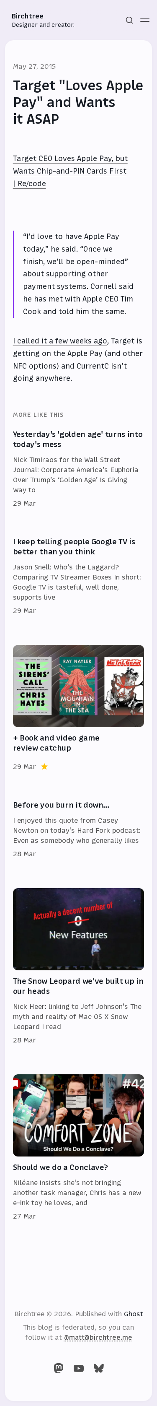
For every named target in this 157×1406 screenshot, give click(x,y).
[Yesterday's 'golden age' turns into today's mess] (78, 469)
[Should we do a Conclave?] (78, 1148)
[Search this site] (129, 20)
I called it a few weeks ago (60, 341)
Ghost (133, 1313)
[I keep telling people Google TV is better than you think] (78, 576)
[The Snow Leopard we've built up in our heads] (78, 966)
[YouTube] (78, 1368)
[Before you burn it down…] (78, 829)
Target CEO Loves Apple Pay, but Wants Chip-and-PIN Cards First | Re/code (70, 171)
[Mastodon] (58, 1368)
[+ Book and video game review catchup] (78, 708)
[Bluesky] (99, 1368)
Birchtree (28, 16)
